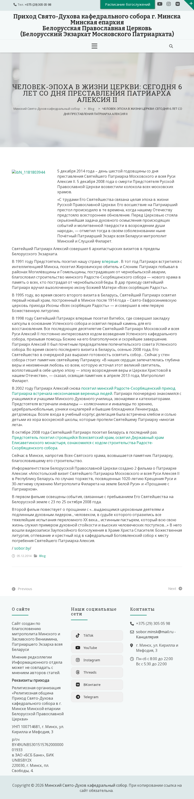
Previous (25, 588)
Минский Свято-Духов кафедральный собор (86, 785)
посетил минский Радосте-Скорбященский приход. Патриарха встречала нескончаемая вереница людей (94, 391)
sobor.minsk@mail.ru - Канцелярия (156, 634)
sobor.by (22, 548)
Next (172, 588)
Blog (42, 556)
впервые (110, 261)
